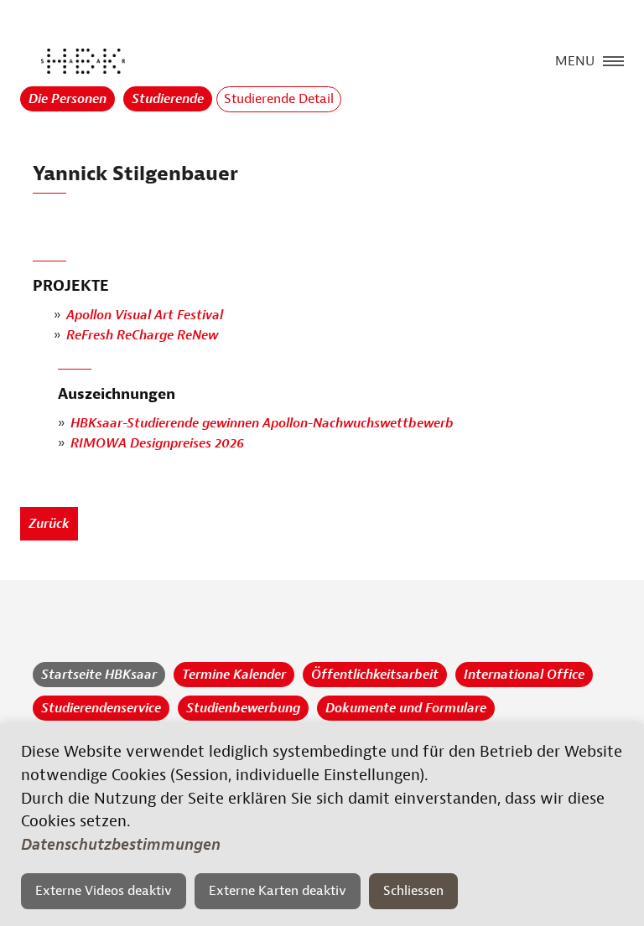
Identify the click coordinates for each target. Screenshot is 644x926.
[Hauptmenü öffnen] (613, 59)
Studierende (168, 99)
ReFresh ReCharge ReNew (142, 335)
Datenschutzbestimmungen (121, 845)
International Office (524, 674)
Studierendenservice (101, 708)
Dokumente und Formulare (405, 708)
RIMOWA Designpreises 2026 (157, 443)
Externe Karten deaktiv (277, 890)
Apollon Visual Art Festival (144, 315)
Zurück (49, 523)
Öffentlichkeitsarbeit (375, 674)
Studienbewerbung (243, 708)
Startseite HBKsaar (99, 674)
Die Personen (67, 99)
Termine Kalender (234, 674)
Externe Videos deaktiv (103, 890)
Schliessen (413, 890)
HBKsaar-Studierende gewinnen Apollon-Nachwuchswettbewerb (262, 423)
